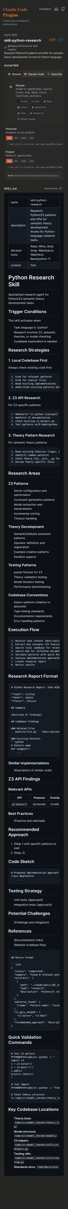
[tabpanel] (34, 126)
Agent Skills (10, 34)
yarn (31, 138)
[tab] (14, 74)
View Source (51, 188)
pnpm (23, 138)
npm (9, 138)
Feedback (45, 8)
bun (16, 138)
